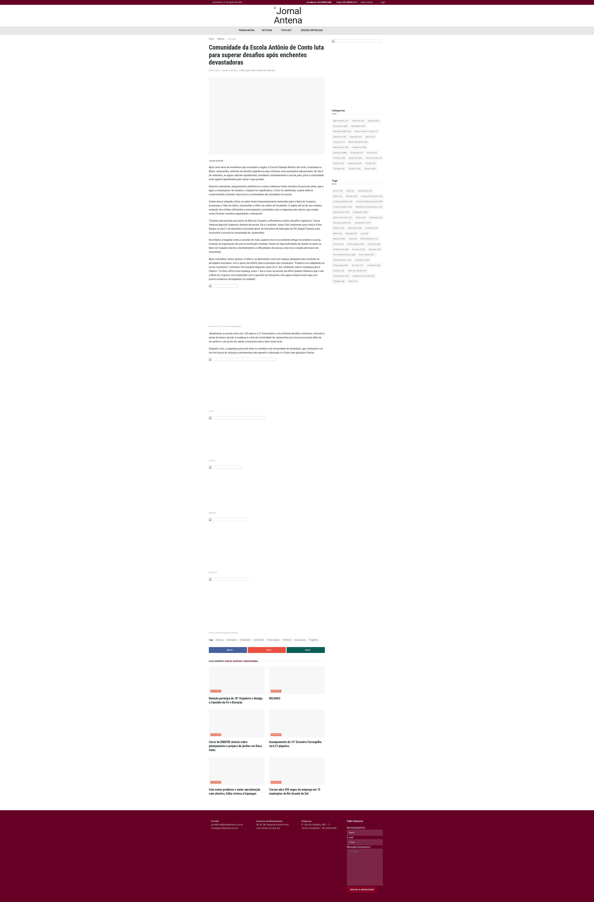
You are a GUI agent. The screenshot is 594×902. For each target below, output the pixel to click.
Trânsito (338, 169)
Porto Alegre (273, 640)
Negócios (359, 147)
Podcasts (357, 153)
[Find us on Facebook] (333, 30)
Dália (360, 218)
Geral (370, 137)
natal (353, 239)
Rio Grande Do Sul (344, 255)
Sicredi (357, 265)
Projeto (358, 249)
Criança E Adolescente (369, 202)
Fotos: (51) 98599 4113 (346, 2)
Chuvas (219, 640)
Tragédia (313, 640)
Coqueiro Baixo (342, 202)
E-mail (350, 837)
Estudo (338, 228)
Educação (232, 39)
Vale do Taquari (357, 271)
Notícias (267, 30)
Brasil (337, 196)
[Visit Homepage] (297, 15)
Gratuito (372, 228)
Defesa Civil (341, 212)
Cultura (373, 121)
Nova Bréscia (369, 239)
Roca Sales (366, 255)
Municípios (341, 147)
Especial (339, 137)
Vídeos (370, 169)
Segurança (300, 640)
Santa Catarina (342, 260)
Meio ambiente (258, 70)
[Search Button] (356, 30)
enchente (259, 640)
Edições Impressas (312, 30)
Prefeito (287, 640)
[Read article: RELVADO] (297, 680)
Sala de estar (374, 158)
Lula (364, 234)
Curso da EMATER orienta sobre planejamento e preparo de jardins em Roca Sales (235, 746)
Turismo (355, 169)
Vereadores (341, 276)
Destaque (232, 640)
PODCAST (286, 30)
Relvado (375, 249)
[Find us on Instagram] (340, 30)
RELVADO (274, 698)
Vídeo (352, 281)
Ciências (358, 121)
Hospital (351, 234)
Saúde (338, 163)
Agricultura (340, 121)
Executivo (355, 228)
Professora (340, 249)
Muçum (339, 239)
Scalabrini (362, 260)
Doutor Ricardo (342, 218)
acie (350, 191)
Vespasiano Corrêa (363, 276)
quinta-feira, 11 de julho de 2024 (223, 70)
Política (339, 158)
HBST (337, 234)
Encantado (245, 640)
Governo (339, 142)
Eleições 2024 (342, 131)
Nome (356, 827)
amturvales (365, 191)
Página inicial (247, 30)
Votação (338, 281)
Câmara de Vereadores (369, 207)
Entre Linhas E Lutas (366, 131)
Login (382, 2)
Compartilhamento (371, 196)
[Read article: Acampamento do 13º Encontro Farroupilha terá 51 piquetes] (297, 724)
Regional (355, 158)
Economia (340, 126)
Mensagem (358, 847)
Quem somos (367, 2)
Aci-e (338, 191)
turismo (338, 271)
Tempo (370, 163)
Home (211, 39)
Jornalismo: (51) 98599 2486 (318, 2)
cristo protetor (342, 207)
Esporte (356, 137)
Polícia (372, 153)
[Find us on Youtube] (346, 30)
